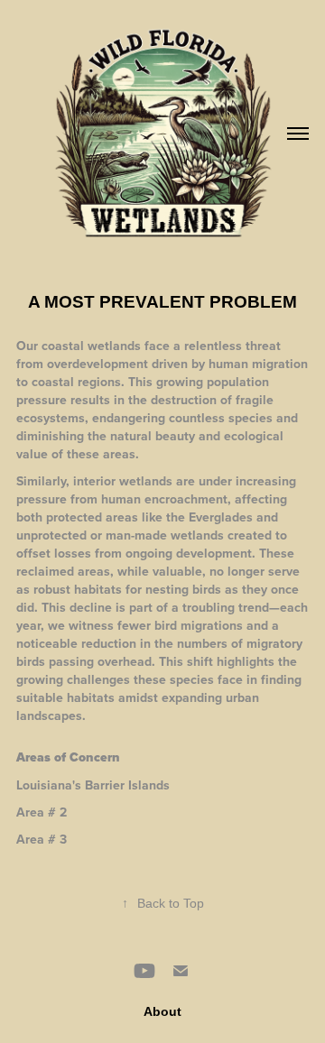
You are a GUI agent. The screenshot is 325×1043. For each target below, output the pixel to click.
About (162, 1011)
